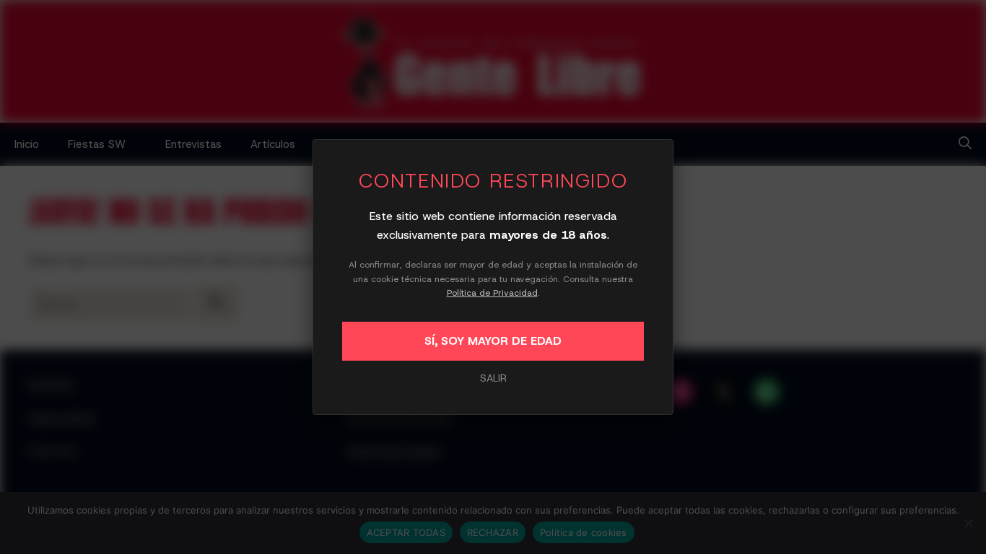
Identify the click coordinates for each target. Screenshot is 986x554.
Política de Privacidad (492, 293)
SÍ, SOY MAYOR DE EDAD (493, 340)
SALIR (493, 377)
